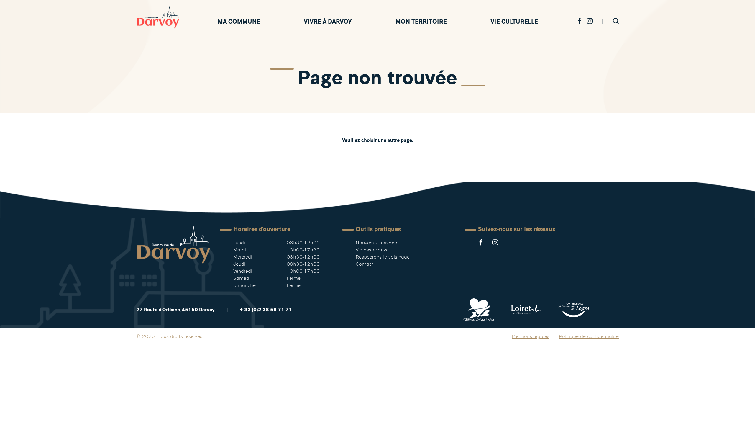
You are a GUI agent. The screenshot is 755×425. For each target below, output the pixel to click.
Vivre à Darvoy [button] (328, 21)
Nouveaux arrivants (377, 243)
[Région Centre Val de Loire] (478, 309)
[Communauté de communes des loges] (573, 310)
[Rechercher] (616, 21)
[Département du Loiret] (526, 310)
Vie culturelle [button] (514, 21)
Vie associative (372, 250)
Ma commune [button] (239, 21)
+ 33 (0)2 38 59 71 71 (266, 310)
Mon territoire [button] (421, 21)
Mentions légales (530, 336)
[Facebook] (579, 21)
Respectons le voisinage (383, 257)
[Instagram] (590, 21)
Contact (364, 264)
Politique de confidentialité (589, 336)
